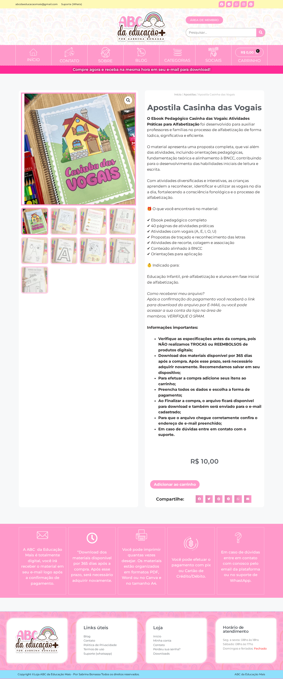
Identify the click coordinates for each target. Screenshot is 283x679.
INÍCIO (33, 59)
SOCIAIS (213, 60)
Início (178, 94)
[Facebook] (222, 4)
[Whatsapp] (236, 4)
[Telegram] (229, 4)
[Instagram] (244, 4)
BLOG (141, 60)
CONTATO (69, 60)
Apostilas (190, 94)
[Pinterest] (251, 4)
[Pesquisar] (260, 32)
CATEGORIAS (177, 60)
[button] (128, 100)
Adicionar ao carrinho (175, 484)
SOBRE (105, 60)
